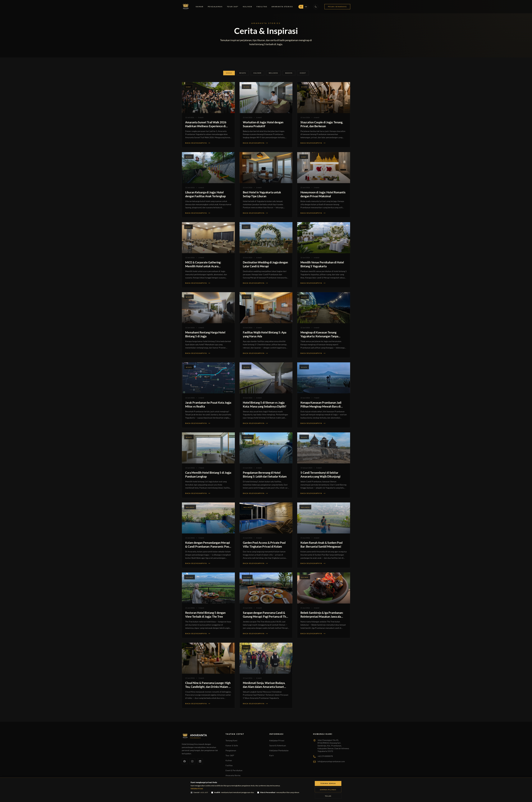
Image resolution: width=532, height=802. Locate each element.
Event (303, 73)
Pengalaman (215, 7)
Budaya (288, 73)
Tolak (328, 796)
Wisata (242, 73)
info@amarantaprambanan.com (331, 761)
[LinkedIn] (200, 761)
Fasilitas (262, 7)
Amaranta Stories (282, 7)
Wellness (273, 73)
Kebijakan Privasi (276, 740)
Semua (229, 73)
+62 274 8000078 (325, 756)
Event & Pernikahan (234, 770)
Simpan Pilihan (328, 790)
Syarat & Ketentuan (277, 745)
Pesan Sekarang (337, 7)
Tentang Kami (231, 740)
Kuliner (247, 7)
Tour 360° (232, 7)
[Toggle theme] (315, 6)
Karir (271, 755)
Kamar (199, 7)
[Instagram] (192, 761)
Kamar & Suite (232, 745)
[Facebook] (184, 761)
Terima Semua (328, 783)
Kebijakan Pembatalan (279, 750)
